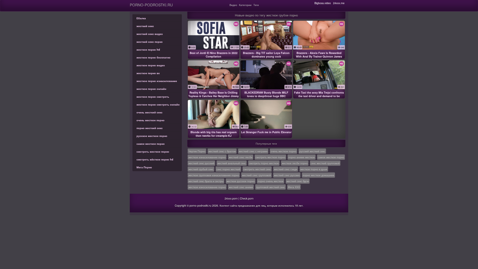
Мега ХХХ (294, 187)
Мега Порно (144, 167)
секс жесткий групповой (325, 163)
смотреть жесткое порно (152, 151)
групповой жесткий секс (270, 187)
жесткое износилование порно (207, 187)
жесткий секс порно (149, 42)
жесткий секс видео (149, 34)
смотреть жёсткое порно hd (154, 159)
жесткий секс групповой (256, 175)
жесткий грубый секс (200, 169)
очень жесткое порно (150, 120)
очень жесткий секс (149, 112)
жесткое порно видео (150, 65)
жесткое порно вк (148, 73)
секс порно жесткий (228, 169)
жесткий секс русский (201, 163)
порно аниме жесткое (301, 157)
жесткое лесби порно (295, 163)
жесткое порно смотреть (152, 96)
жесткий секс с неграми (253, 151)
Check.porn (247, 198)
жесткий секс (145, 26)
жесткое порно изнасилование (156, 81)
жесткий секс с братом (222, 151)
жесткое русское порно (240, 181)
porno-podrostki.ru (151, 4)
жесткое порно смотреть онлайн (157, 104)
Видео (233, 5)
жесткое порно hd (148, 49)
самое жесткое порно (150, 144)
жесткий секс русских (287, 175)
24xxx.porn (231, 198)
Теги (256, 5)
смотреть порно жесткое (264, 163)
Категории (245, 5)
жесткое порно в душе (313, 169)
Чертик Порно (196, 151)
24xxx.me (338, 3)
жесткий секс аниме (241, 187)
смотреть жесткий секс (257, 169)
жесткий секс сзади (285, 169)
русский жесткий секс (312, 151)
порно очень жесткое (270, 181)
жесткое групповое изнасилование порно (213, 175)
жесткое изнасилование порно (207, 157)
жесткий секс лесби (240, 157)
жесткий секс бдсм (297, 181)
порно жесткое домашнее (318, 175)
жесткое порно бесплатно (153, 57)
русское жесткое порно (151, 136)
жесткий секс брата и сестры (206, 181)
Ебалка (141, 18)
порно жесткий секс (149, 128)
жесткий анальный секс (231, 163)
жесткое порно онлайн (151, 89)
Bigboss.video (322, 3)
